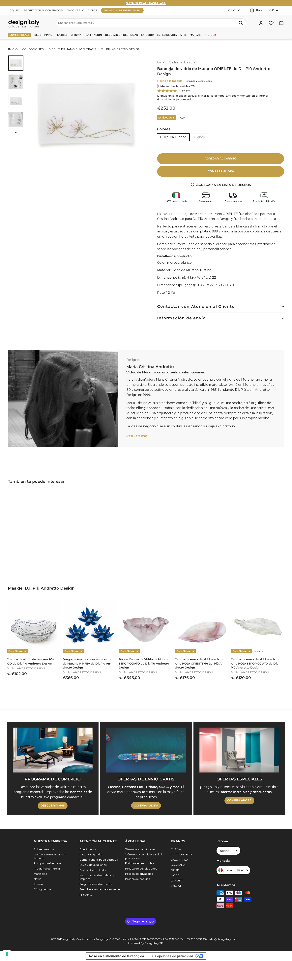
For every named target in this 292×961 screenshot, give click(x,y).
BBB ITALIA (178, 864)
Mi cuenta (85, 894)
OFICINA (76, 34)
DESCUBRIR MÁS (53, 805)
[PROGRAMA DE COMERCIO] (53, 750)
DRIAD (175, 870)
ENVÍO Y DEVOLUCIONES (82, 10)
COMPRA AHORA (146, 805)
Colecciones (33, 49)
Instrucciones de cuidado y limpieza (96, 877)
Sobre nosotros (44, 849)
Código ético (42, 889)
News (37, 878)
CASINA (176, 849)
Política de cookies (137, 878)
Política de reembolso (139, 863)
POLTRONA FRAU (182, 854)
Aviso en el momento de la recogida (116, 956)
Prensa (38, 884)
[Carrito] (281, 23)
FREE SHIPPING (42, 34)
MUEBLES (62, 34)
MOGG (175, 875)
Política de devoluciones (141, 868)
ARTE (183, 34)
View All (176, 885)
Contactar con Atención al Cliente (196, 306)
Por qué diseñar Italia (47, 863)
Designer (133, 360)
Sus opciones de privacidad (172, 956)
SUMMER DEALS (20, 34)
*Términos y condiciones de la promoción (144, 856)
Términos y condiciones (140, 849)
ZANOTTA (177, 880)
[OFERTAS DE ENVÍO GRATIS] (146, 750)
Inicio (13, 49)
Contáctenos (87, 849)
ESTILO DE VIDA (167, 34)
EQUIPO (15, 10)
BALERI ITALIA (179, 859)
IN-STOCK (210, 34)
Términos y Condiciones (198, 81)
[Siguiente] (16, 131)
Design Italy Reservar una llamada (50, 856)
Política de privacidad (139, 873)
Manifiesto (40, 873)
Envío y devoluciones (92, 864)
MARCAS (195, 34)
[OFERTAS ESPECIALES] (239, 750)
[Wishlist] (271, 23)
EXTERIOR (147, 34)
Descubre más (136, 436)
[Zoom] (85, 113)
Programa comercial (47, 868)
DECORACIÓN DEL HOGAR (121, 34)
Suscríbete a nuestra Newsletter (100, 889)
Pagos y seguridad (91, 854)
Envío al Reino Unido (92, 870)
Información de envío (181, 318)
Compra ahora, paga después (98, 859)
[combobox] (151, 22)
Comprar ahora (221, 171)
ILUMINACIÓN (93, 34)
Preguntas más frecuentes (96, 884)
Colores (163, 129)
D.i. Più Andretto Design (120, 49)
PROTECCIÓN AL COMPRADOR (43, 10)
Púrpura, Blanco (173, 137)
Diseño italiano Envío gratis (72, 49)
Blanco (199, 137)
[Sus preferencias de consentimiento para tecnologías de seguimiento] (7, 954)
